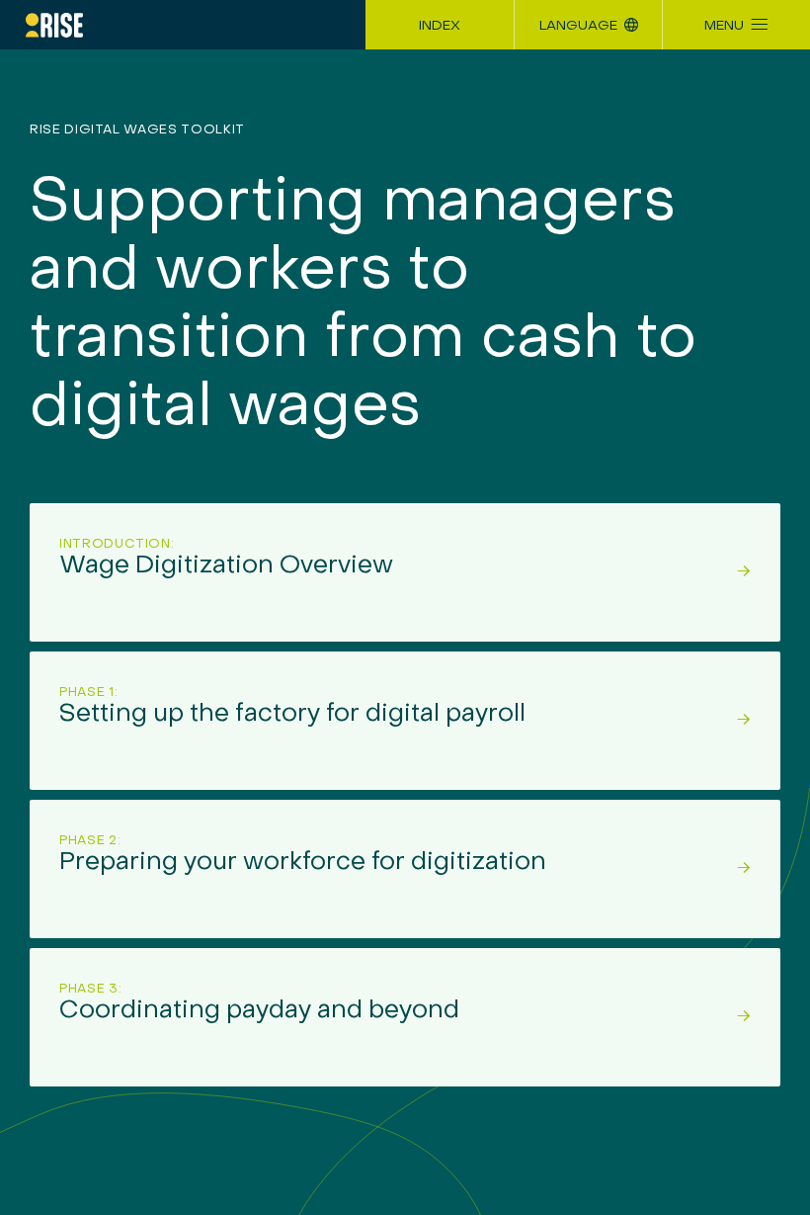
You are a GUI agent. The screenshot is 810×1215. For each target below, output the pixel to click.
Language (578, 26)
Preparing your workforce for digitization (302, 854)
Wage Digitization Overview (226, 558)
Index (439, 26)
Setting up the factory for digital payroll (292, 706)
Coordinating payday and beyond (259, 1003)
